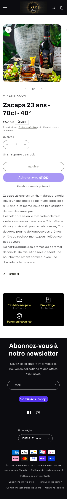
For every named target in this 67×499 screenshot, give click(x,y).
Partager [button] (13, 274)
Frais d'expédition (28, 127)
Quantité (8, 137)
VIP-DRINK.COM (24, 466)
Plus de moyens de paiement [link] (33, 186)
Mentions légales (54, 488)
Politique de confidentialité (35, 476)
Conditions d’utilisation (21, 482)
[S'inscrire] (55, 385)
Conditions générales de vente (24, 488)
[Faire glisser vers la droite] (42, 89)
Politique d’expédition (50, 482)
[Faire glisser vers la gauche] (25, 89)
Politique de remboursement (47, 470)
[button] (5, 7)
